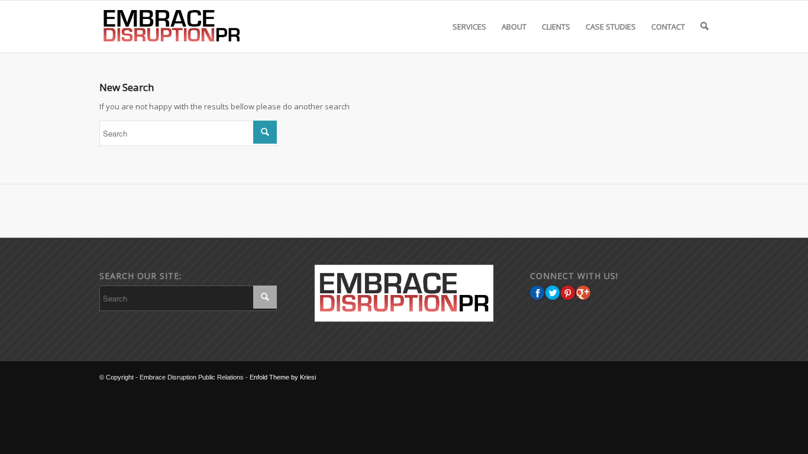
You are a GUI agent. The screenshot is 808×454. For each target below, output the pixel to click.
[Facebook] (537, 293)
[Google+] (583, 293)
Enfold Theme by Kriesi (283, 377)
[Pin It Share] (568, 293)
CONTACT (668, 26)
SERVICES (469, 26)
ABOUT (514, 26)
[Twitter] (552, 293)
